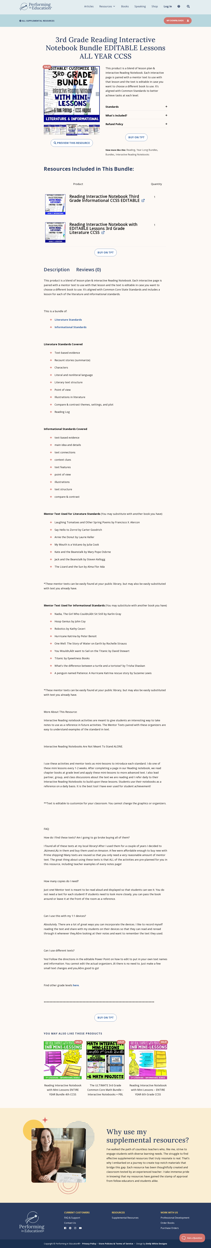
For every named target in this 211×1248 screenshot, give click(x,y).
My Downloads (175, 20)
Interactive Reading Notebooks (132, 154)
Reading (130, 149)
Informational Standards (70, 327)
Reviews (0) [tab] (88, 269)
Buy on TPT (136, 137)
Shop (155, 6)
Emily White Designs (156, 1243)
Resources (105, 6)
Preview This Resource (73, 143)
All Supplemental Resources (37, 20)
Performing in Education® (35, 6)
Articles (89, 6)
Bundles (110, 154)
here (76, 985)
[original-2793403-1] (55, 204)
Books (125, 6)
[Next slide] (98, 94)
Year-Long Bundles (147, 149)
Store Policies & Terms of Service (116, 1243)
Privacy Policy (89, 1243)
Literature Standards (68, 319)
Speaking (140, 6)
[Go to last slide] (46, 94)
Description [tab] (57, 269)
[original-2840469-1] (55, 232)
